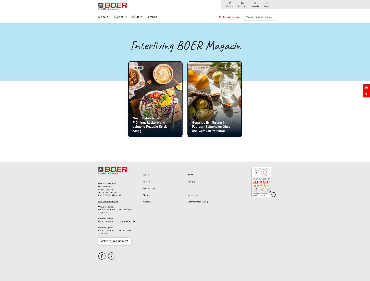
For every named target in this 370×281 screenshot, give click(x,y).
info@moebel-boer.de (108, 201)
